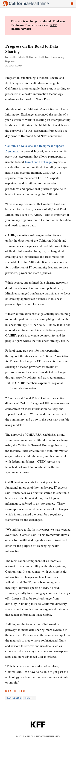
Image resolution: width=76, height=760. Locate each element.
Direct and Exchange (38, 162)
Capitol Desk (14, 698)
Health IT (30, 698)
